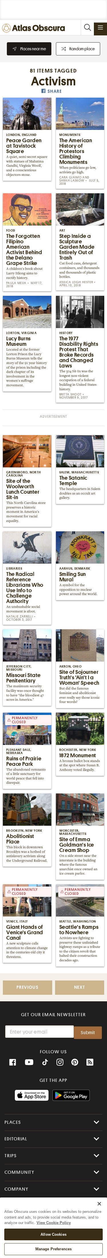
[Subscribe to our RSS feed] (89, 1062)
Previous (27, 987)
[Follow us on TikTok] (45, 1063)
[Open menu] (100, 27)
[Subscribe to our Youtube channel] (29, 1062)
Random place (82, 49)
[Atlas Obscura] (35, 28)
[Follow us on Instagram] (59, 1062)
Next (79, 987)
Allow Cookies (53, 1234)
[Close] (99, 1203)
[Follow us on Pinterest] (74, 1062)
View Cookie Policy (54, 1223)
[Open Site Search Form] (87, 27)
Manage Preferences (53, 1249)
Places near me (33, 49)
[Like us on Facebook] (12, 1062)
